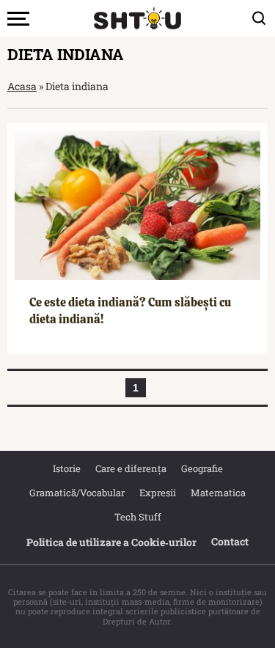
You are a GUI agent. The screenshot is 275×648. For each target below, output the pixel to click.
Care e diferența (130, 468)
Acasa (22, 86)
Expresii (157, 492)
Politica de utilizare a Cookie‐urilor (111, 542)
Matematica (218, 492)
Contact (230, 541)
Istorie (67, 468)
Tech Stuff (137, 516)
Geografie (202, 468)
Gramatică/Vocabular (77, 492)
